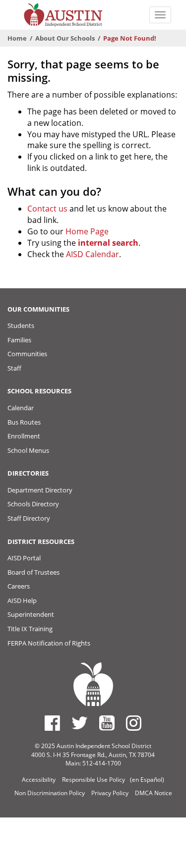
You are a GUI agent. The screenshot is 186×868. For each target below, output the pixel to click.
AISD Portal (24, 557)
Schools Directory (33, 503)
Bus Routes (24, 422)
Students (20, 325)
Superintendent (30, 614)
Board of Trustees (33, 572)
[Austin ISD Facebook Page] (52, 722)
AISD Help (22, 600)
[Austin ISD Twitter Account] (79, 722)
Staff (14, 368)
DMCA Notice (153, 793)
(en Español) (147, 779)
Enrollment (23, 436)
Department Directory (39, 490)
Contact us (47, 208)
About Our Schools (65, 38)
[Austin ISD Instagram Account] (134, 722)
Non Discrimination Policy (49, 793)
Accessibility (39, 779)
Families (19, 339)
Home (17, 38)
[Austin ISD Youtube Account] (107, 722)
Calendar (20, 407)
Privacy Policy (109, 793)
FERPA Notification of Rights (48, 643)
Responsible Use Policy (93, 779)
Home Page (87, 231)
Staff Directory (28, 518)
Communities (27, 353)
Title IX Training (30, 628)
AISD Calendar (92, 254)
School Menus (28, 450)
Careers (18, 586)
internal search (108, 242)
